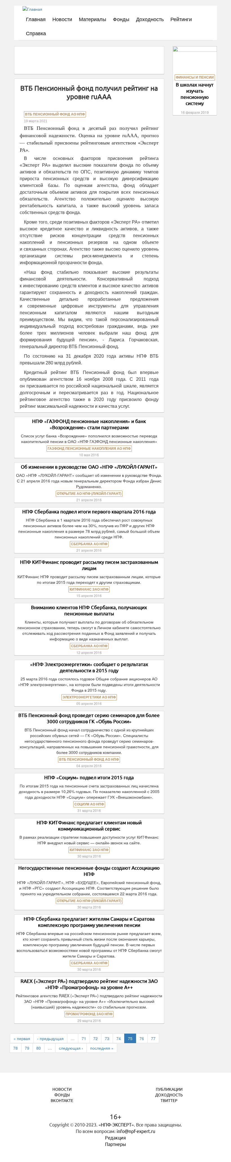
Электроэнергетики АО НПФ (89, 697)
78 (15, 1048)
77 (153, 1038)
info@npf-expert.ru (136, 1131)
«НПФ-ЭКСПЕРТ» (116, 1124)
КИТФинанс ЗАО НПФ (89, 589)
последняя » (102, 1048)
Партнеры (115, 1144)
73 (107, 1038)
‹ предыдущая (50, 1038)
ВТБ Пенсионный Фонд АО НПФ (55, 114)
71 (84, 1038)
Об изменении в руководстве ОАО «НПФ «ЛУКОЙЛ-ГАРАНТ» (89, 466)
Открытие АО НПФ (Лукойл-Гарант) (89, 494)
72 (95, 1038)
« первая (22, 1038)
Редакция (115, 1137)
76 (141, 1038)
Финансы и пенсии (195, 77)
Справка (36, 33)
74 (118, 1038)
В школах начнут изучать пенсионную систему (195, 94)
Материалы (92, 19)
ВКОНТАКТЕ (62, 1100)
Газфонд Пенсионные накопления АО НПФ (89, 449)
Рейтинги (181, 19)
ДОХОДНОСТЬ (169, 1095)
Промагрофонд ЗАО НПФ (89, 1014)
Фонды (121, 19)
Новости (62, 19)
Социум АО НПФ (89, 804)
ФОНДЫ (62, 1095)
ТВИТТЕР (169, 1100)
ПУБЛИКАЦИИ (169, 1089)
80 (38, 1048)
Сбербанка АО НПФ (89, 544)
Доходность (150, 19)
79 (27, 1048)
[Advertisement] (122, 59)
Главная (36, 19)
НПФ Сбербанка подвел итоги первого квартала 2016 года (89, 511)
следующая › (71, 1048)
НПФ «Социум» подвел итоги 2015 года (89, 777)
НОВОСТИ (62, 1089)
